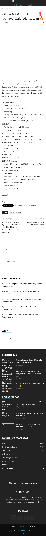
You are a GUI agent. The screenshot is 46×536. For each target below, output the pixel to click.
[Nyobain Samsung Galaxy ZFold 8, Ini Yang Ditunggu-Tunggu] (8, 365)
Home (13, 527)
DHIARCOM (21, 531)
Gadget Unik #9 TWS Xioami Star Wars (35, 223)
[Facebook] (12, 31)
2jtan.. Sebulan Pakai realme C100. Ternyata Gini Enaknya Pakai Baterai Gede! (28, 374)
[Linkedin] (28, 31)
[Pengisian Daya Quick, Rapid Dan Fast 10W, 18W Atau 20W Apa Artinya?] (8, 427)
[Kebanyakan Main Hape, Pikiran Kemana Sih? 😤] (8, 387)
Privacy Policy (21, 527)
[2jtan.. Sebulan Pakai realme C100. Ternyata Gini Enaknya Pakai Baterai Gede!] (8, 377)
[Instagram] (13, 517)
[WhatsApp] (23, 31)
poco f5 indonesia (15, 212)
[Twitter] (17, 31)
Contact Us (31, 527)
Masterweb (35, 531)
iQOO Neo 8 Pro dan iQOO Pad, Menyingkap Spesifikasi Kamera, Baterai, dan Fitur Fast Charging (11, 227)
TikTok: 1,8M (29, 3)
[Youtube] (32, 518)
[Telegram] (39, 31)
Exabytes (23, 533)
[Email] (33, 31)
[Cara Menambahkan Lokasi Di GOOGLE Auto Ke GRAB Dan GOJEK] (8, 406)
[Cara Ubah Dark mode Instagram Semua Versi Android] (8, 416)
